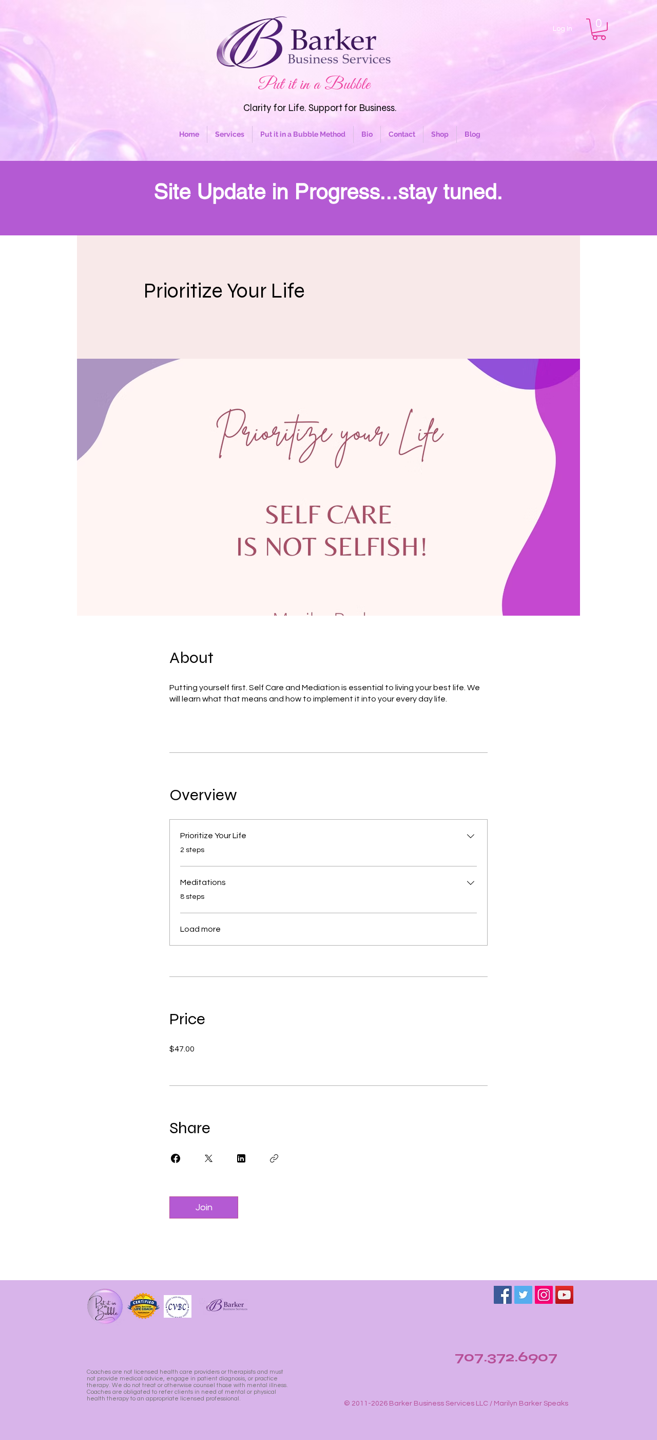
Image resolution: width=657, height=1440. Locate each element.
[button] (599, 29)
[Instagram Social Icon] (544, 1295)
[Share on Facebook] (175, 1158)
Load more (200, 929)
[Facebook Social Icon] (503, 1295)
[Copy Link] (274, 1158)
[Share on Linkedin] (241, 1158)
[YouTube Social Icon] (564, 1295)
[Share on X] (208, 1158)
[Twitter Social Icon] (523, 1295)
